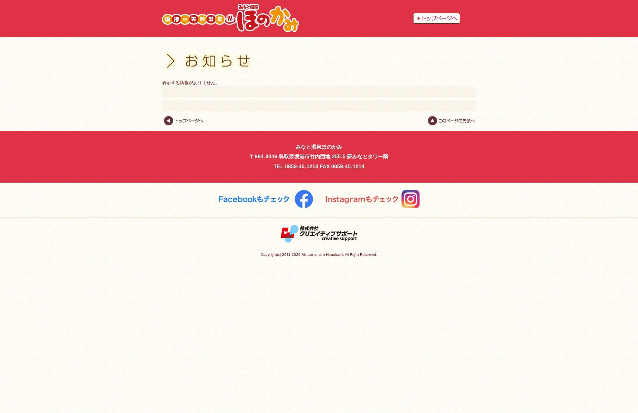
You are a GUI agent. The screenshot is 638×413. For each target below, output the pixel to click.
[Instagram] (372, 199)
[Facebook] (266, 199)
